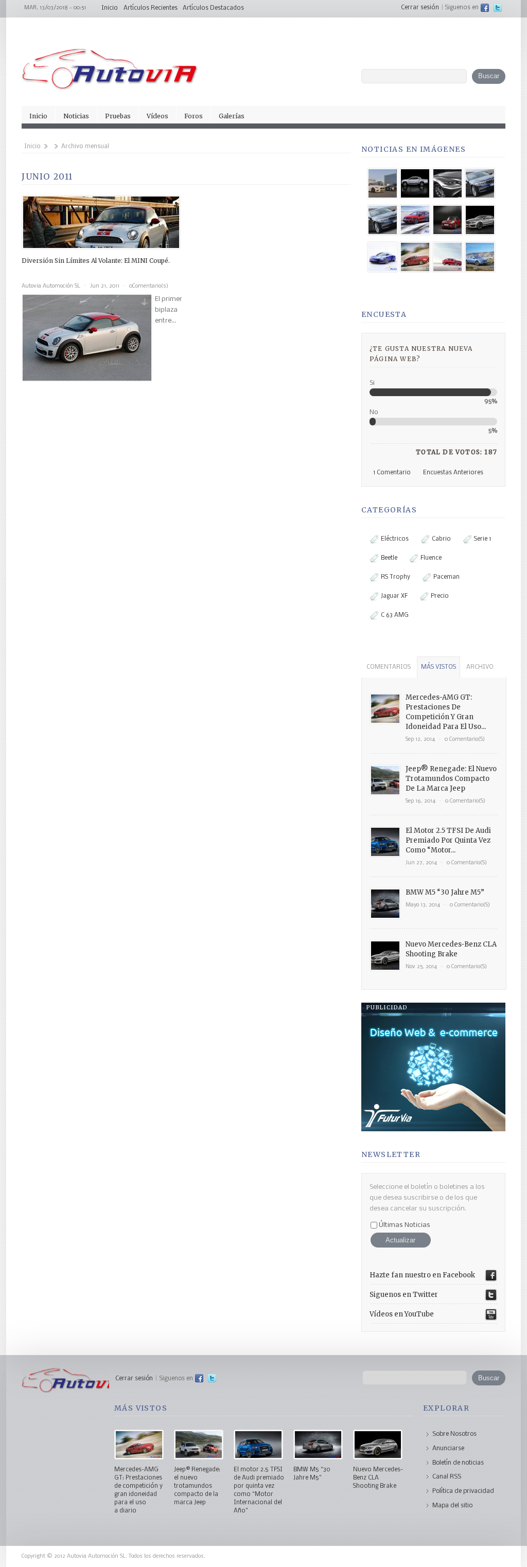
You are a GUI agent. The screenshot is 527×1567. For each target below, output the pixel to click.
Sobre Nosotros (454, 1434)
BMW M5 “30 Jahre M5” (445, 892)
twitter (498, 8)
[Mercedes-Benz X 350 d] (415, 185)
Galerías (231, 116)
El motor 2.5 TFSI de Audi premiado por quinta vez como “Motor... (448, 840)
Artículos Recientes (151, 8)
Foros (193, 116)
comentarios (388, 667)
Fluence (431, 558)
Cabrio (441, 539)
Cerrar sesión (420, 8)
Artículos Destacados (213, 8)
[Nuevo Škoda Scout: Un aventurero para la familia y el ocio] (480, 258)
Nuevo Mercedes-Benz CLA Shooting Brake (378, 1478)
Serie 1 (482, 539)
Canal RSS (446, 1476)
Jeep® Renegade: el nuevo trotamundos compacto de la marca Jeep (451, 778)
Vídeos (157, 116)
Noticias (76, 116)
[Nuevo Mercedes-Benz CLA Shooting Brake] (480, 221)
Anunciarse (448, 1448)
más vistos (438, 667)
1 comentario (392, 473)
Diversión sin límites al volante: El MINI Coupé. (96, 260)
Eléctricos (395, 539)
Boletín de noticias (458, 1462)
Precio (440, 596)
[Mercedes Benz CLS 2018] (382, 185)
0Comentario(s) (148, 286)
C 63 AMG (395, 615)
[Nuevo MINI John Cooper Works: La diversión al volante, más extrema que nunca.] (447, 221)
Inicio (109, 8)
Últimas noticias (403, 1225)
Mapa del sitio (452, 1505)
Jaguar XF (394, 596)
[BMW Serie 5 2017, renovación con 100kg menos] (480, 185)
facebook (485, 8)
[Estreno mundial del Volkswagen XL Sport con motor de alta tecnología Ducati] (382, 258)
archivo (480, 667)
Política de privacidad (463, 1491)
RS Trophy (395, 577)
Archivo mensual (85, 147)
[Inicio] (110, 87)
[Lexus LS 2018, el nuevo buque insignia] (447, 185)
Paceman (446, 577)
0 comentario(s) (465, 739)
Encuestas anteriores (453, 473)
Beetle (389, 558)
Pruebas (118, 116)
